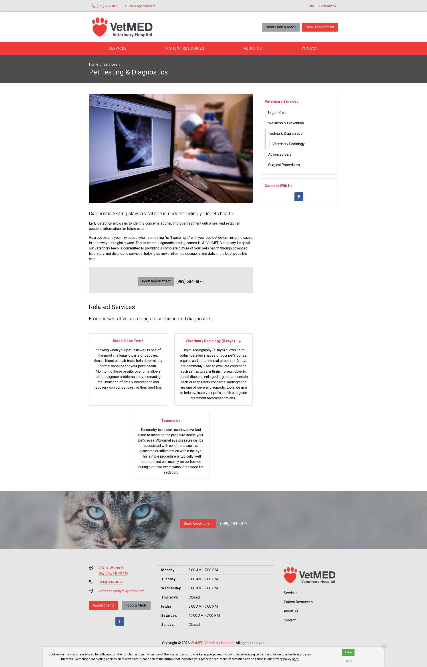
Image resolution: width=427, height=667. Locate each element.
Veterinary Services (281, 101)
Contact (310, 48)
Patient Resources (185, 48)
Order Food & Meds (281, 27)
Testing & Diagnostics (285, 133)
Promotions (327, 6)
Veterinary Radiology (288, 144)
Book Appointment (320, 27)
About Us (253, 48)
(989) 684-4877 (189, 281)
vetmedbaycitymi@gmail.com (121, 591)
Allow (348, 652)
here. (295, 659)
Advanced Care (280, 154)
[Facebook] (298, 196)
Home (93, 64)
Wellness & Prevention (286, 123)
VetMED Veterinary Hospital (212, 643)
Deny (348, 661)
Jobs (311, 6)
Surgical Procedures (284, 165)
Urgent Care (277, 112)
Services (118, 48)
